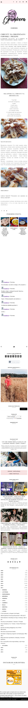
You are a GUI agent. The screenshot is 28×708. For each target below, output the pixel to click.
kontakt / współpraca (14, 471)
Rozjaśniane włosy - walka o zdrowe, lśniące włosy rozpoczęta (14, 547)
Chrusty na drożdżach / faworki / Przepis (12, 621)
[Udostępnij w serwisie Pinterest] (7, 211)
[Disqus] (14, 259)
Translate (18, 418)
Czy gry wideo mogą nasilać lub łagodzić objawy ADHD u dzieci (14, 442)
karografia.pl (24, 699)
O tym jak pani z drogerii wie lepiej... (10, 613)
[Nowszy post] (1, 346)
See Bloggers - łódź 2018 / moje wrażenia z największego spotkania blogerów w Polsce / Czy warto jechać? (14, 499)
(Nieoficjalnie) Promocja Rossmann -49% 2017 (13, 615)
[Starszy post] (26, 346)
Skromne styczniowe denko (8, 631)
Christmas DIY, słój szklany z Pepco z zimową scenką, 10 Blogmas (14, 524)
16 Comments (21, 38)
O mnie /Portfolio (14, 473)
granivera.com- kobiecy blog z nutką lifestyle (9, 699)
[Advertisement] (14, 328)
